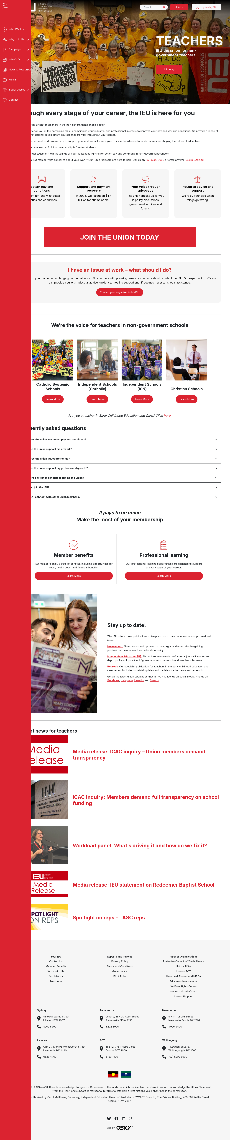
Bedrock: (113, 666)
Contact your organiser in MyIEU (119, 292)
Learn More (53, 399)
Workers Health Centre (183, 991)
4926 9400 (175, 1026)
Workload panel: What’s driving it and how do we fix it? (140, 846)
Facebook (113, 680)
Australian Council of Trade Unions (183, 961)
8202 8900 (49, 1026)
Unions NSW (183, 966)
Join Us (179, 7)
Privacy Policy (119, 961)
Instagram (127, 680)
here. (167, 415)
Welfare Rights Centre (184, 986)
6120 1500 (112, 1056)
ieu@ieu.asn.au (195, 159)
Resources (56, 981)
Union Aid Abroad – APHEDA (183, 976)
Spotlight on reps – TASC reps (109, 918)
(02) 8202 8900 (155, 159)
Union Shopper (183, 996)
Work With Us (56, 971)
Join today (169, 69)
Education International (183, 981)
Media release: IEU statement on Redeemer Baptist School (144, 885)
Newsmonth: (115, 646)
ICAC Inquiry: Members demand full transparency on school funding (146, 800)
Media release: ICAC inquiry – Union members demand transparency (139, 755)
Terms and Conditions (120, 966)
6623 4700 (49, 1056)
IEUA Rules (120, 976)
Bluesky (154, 680)
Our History (56, 976)
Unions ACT (183, 971)
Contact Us (56, 961)
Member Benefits (56, 966)
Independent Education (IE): (124, 656)
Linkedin (139, 680)
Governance (119, 971)
